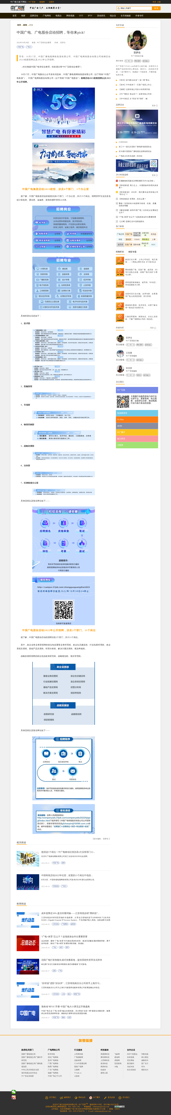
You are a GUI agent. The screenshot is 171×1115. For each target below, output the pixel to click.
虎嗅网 (117, 1060)
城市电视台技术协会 (29, 1073)
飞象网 (117, 1054)
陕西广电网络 (53, 1067)
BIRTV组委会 (132, 1054)
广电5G (29, 47)
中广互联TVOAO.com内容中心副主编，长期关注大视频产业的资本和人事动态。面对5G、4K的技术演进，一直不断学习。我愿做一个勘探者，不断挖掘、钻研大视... (137, 70)
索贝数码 (130, 1063)
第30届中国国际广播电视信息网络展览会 (135, 151)
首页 (15, 16)
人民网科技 (105, 1060)
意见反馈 (111, 1097)
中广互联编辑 (131, 356)
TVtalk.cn (77, 1073)
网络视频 (70, 16)
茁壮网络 (130, 1060)
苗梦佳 (62, 43)
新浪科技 (104, 1063)
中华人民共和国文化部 (30, 1070)
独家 (23, 16)
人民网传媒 (78, 1054)
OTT (81, 16)
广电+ (55, 947)
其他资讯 (101, 16)
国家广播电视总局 (28, 1054)
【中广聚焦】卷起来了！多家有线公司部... (136, 94)
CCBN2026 (123, 142)
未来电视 (130, 1057)
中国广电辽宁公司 (55, 1076)
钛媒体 (103, 1070)
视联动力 (144, 1070)
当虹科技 (130, 1067)
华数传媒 (144, 1054)
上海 (63, 994)
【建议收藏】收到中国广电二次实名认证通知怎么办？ (138, 211)
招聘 (63, 863)
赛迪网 (117, 1057)
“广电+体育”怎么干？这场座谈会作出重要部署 (137, 217)
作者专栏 (139, 16)
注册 (159, 2)
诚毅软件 (144, 1060)
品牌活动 (34, 16)
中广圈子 (96, 1097)
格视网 (42, 2)
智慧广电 (77, 994)
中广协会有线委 (27, 1076)
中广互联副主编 (137, 56)
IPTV (90, 16)
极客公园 (104, 1073)
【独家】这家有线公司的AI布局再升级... (135, 89)
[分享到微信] (14, 1092)
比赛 (69, 1017)
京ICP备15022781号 (111, 1104)
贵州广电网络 (53, 1060)
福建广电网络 (53, 1073)
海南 (63, 1017)
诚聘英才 (67, 1097)
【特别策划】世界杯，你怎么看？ (132, 199)
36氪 (116, 1067)
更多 (153, 106)
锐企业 (113, 16)
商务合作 (82, 1097)
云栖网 (76, 1070)
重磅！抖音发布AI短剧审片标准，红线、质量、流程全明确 (138, 204)
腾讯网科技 (105, 1057)
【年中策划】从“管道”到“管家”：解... (134, 99)
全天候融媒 (126, 16)
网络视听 (138, 61)
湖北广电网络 (53, 1057)
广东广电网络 (53, 1070)
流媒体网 (77, 1060)
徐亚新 (129, 368)
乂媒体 (76, 1076)
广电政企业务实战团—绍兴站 (130, 156)
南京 (69, 994)
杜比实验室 (131, 1070)
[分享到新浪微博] (14, 1097)
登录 (154, 2)
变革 (67, 947)
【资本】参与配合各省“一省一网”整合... (135, 80)
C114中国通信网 (80, 1063)
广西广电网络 (53, 1063)
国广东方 (144, 1063)
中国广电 (21, 47)
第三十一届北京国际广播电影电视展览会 (135, 147)
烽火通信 (144, 1057)
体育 (61, 947)
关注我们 (125, 1097)
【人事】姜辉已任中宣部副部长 (131, 221)
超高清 (73, 924)
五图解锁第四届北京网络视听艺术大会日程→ (137, 181)
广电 (60, 971)
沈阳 (54, 971)
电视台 (59, 16)
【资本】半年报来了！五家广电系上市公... (136, 85)
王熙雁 (129, 353)
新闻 (25, 25)
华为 (144, 1067)
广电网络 (47, 16)
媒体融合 (146, 61)
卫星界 (51, 2)
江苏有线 (56, 924)
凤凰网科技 (105, 1054)
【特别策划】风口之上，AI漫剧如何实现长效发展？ (138, 186)
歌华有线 (51, 1054)
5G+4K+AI (128, 61)
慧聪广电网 (78, 1067)
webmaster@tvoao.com (101, 1107)
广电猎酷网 (78, 1057)
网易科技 (104, 1067)
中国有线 (56, 886)
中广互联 (31, 2)
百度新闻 (117, 1063)
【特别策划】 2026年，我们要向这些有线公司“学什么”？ (138, 193)
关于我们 (52, 1097)
